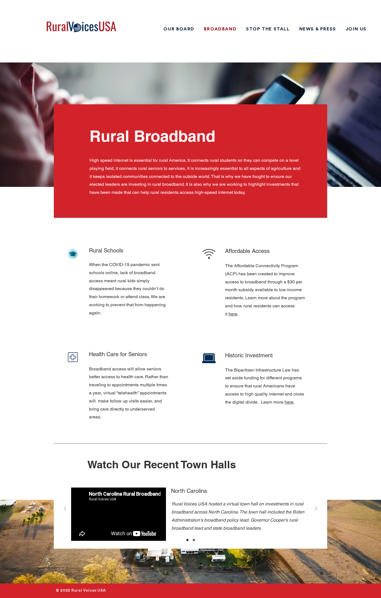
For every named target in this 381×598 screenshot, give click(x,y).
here (288, 402)
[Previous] (65, 509)
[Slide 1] (187, 540)
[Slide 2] (194, 540)
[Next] (316, 509)
